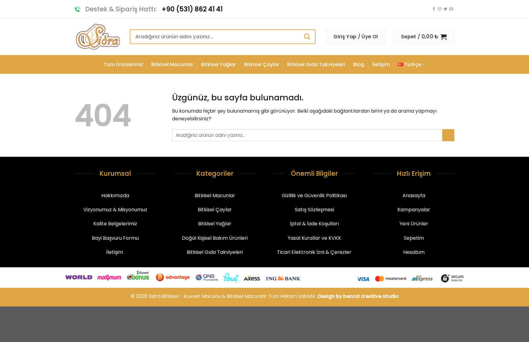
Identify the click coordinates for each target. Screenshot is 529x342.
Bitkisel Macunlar (172, 64)
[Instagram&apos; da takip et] (439, 9)
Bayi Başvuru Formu (115, 238)
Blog (358, 64)
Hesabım (414, 252)
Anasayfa (414, 195)
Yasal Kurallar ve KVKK (314, 238)
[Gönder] (310, 37)
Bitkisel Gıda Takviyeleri (316, 64)
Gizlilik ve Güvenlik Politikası (314, 195)
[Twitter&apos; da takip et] (445, 9)
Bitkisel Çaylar (261, 64)
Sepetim (414, 238)
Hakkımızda (115, 195)
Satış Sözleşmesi (314, 209)
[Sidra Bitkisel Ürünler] (98, 37)
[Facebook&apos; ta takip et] (434, 9)
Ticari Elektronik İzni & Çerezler (314, 252)
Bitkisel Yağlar (218, 64)
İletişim (381, 64)
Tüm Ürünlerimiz (123, 64)
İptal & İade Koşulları (314, 223)
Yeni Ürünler (414, 223)
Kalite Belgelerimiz (115, 223)
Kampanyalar (413, 209)
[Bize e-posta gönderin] (451, 9)
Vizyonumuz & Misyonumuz (115, 209)
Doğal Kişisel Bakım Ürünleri (215, 238)
